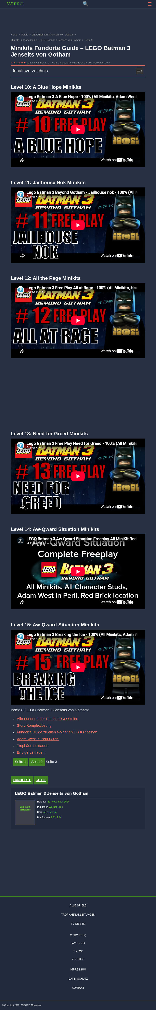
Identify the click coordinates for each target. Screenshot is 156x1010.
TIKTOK (78, 951)
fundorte (22, 780)
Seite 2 (37, 762)
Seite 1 (20, 762)
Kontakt (78, 987)
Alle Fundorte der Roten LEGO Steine (47, 719)
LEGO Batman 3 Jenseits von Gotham (51, 793)
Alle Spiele (78, 905)
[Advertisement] (78, 21)
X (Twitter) (78, 935)
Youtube (78, 959)
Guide (41, 780)
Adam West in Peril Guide (38, 739)
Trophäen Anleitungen (78, 914)
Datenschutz (78, 978)
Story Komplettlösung (34, 725)
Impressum (78, 969)
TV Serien (78, 923)
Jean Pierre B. (19, 62)
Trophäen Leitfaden (32, 746)
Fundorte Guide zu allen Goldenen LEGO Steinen (57, 732)
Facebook (78, 943)
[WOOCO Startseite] (15, 3)
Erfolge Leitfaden (30, 752)
